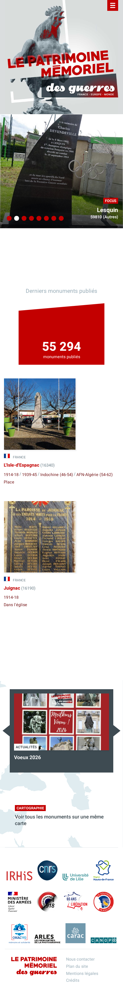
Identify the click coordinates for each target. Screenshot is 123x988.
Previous (6, 730)
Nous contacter (80, 959)
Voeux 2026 (27, 757)
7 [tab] (52, 218)
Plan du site (77, 966)
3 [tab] (23, 218)
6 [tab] (45, 218)
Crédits (72, 980)
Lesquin (107, 210)
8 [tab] (60, 218)
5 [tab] (38, 218)
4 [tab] (30, 218)
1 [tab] (8, 218)
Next (116, 730)
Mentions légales (82, 974)
